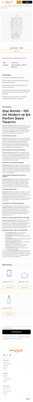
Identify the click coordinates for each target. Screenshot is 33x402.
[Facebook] (4, 355)
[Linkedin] (10, 355)
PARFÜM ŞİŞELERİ (12, 6)
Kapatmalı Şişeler (24, 6)
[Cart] (18, 2)
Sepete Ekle (16, 51)
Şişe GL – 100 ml (7, 308)
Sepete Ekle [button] (9, 287)
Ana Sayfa (4, 6)
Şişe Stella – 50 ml (23, 281)
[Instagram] (7, 355)
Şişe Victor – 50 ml (8, 281)
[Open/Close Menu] (3, 2)
